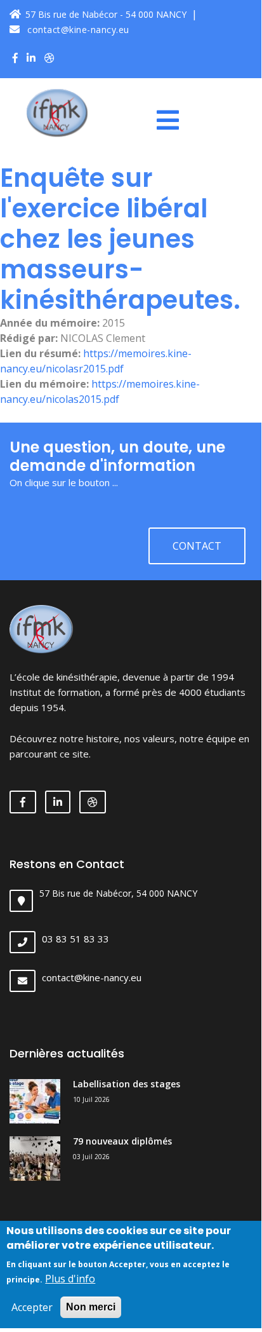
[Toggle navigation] (172, 120)
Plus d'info (70, 1279)
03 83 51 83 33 (75, 938)
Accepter (32, 1307)
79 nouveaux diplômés (122, 1141)
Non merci (90, 1306)
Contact (197, 546)
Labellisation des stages (126, 1084)
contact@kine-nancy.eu (77, 30)
